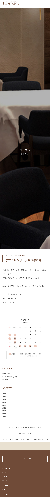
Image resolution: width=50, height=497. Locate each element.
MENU (5, 480)
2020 (4, 411)
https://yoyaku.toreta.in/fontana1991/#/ (30, 302)
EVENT (4, 374)
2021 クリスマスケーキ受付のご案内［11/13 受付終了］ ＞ (25, 439)
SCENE (5, 485)
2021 (4, 408)
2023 (4, 402)
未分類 (4, 380)
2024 (4, 399)
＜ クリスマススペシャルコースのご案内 (25, 427)
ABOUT (5, 476)
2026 (4, 393)
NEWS (5, 472)
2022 (4, 405)
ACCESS (6, 494)
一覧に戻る (26, 433)
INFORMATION (7, 377)
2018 (4, 417)
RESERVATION (25, 459)
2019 (4, 414)
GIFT (4, 489)
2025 (4, 396)
